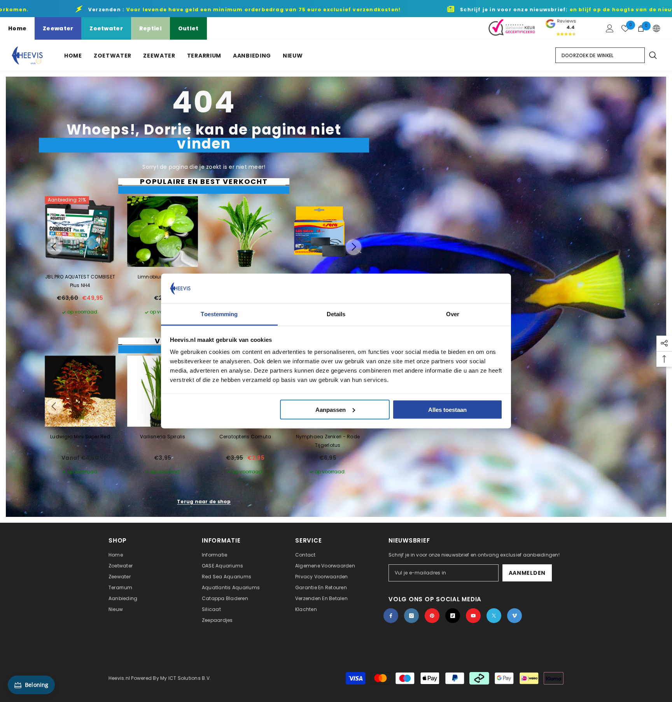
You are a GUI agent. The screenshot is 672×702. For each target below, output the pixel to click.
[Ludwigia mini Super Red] (80, 391)
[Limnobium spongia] (162, 231)
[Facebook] (390, 615)
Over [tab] (452, 314)
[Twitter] (493, 615)
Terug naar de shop (204, 501)
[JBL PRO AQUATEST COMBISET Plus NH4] (80, 231)
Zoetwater (106, 28)
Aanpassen (330, 409)
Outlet (188, 28)
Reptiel (150, 28)
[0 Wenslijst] (625, 28)
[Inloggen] (610, 28)
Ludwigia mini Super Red (80, 436)
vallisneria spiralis (163, 436)
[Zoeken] (652, 55)
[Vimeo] (514, 615)
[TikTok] (452, 615)
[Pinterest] (432, 615)
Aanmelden (527, 573)
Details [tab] (336, 314)
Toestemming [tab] (219, 314)
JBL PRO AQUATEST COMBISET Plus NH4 (80, 281)
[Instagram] (411, 615)
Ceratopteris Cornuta (245, 436)
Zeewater (58, 28)
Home (17, 28)
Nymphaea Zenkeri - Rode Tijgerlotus (328, 440)
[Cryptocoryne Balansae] (245, 231)
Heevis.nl (119, 678)
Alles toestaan (447, 409)
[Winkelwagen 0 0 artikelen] (641, 28)
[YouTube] (473, 615)
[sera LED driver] (327, 231)
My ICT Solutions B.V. (185, 678)
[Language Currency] (656, 28)
